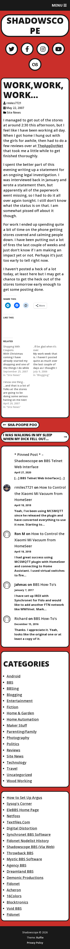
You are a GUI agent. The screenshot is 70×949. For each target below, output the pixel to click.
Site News (14, 112)
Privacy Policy (35, 942)
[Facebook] (27, 49)
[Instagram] (42, 49)
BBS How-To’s (44, 584)
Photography (18, 737)
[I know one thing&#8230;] (18, 394)
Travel (12, 768)
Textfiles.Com (18, 822)
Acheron (14, 889)
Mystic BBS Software (24, 859)
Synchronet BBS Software (29, 834)
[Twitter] (11, 49)
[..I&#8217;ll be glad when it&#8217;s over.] (48, 361)
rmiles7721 (13, 103)
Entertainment (20, 700)
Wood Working (19, 780)
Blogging (14, 694)
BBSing (13, 688)
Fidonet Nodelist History (28, 840)
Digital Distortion (22, 828)
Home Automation (23, 719)
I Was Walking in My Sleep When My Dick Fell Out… (27, 437)
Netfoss (13, 816)
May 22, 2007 (15, 108)
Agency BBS (16, 865)
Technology (16, 762)
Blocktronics (17, 902)
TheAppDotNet (50, 145)
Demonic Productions (25, 877)
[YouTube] (58, 49)
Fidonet (13, 883)
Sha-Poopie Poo (20, 425)
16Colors (14, 896)
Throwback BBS (20, 853)
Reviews (13, 750)
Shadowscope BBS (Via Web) (30, 846)
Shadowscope (35, 26)
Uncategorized (19, 774)
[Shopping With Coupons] (18, 361)
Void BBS (14, 908)
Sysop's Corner (19, 803)
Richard (20, 618)
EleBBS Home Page (23, 809)
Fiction (12, 707)
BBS (10, 682)
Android (13, 676)
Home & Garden (20, 713)
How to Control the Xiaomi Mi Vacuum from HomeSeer (40, 493)
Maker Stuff (17, 725)
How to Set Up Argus (24, 797)
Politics (13, 743)
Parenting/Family (22, 731)
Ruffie (39, 937)
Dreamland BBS (20, 871)
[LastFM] (35, 64)
